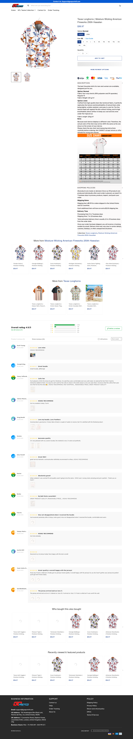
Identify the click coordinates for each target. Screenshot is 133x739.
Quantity (80, 50)
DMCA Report (85, 731)
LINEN (88, 34)
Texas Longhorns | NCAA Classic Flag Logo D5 (56, 305)
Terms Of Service (93, 715)
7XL (80, 45)
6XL (119, 41)
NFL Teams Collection (26, 10)
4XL (109, 41)
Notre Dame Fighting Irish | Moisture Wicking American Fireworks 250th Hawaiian (93, 265)
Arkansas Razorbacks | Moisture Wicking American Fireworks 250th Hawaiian (112, 633)
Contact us (53, 702)
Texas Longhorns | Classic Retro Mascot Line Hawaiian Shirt (38, 305)
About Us (52, 712)
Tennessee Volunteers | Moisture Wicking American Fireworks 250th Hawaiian (57, 633)
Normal (85, 31)
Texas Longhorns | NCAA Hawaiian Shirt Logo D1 (75, 305)
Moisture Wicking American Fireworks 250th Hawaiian (72, 240)
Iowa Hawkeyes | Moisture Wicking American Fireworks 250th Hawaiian (56, 265)
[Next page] (123, 259)
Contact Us (42, 10)
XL (94, 41)
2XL (99, 41)
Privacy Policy (92, 706)
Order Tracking (53, 10)
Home (13, 10)
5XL (114, 41)
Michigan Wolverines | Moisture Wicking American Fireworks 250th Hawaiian (75, 265)
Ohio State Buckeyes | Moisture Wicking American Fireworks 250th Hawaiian (112, 265)
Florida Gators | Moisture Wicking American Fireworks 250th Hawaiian (19, 265)
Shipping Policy (92, 702)
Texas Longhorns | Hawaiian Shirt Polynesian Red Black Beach (93, 305)
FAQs (51, 706)
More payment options (100, 69)
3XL (104, 41)
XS (82, 38)
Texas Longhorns (91, 233)
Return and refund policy (95, 709)
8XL (85, 45)
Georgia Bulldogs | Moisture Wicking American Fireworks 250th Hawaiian (38, 265)
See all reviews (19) (17, 330)
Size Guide (89, 38)
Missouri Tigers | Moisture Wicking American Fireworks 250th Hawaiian (38, 633)
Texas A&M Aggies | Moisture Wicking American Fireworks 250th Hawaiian (19, 633)
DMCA (89, 712)
